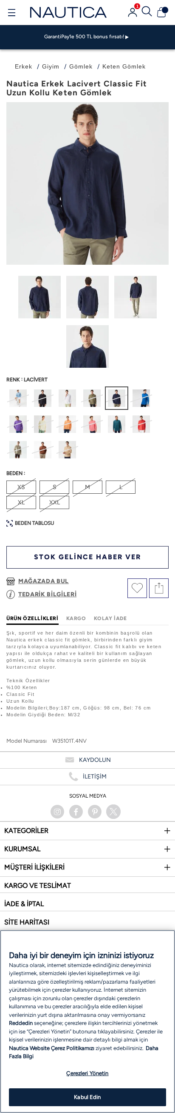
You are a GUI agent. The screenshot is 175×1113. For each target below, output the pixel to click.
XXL (54, 502)
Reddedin (21, 1023)
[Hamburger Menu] (11, 14)
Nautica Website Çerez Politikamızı (52, 1048)
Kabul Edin (87, 1097)
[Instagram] (57, 811)
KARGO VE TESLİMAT (37, 885)
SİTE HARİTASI (26, 922)
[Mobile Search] (147, 12)
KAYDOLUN (95, 760)
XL (21, 502)
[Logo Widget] (68, 12)
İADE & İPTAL (24, 904)
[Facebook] (76, 811)
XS (21, 487)
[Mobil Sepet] (161, 12)
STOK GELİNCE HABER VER (87, 557)
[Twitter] (113, 811)
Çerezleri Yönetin (87, 1073)
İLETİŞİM (95, 776)
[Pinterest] (95, 811)
